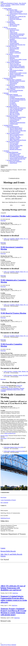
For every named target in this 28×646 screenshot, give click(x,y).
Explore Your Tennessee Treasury (11, 565)
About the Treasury (11, 15)
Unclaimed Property (14, 43)
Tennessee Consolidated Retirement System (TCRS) (12, 389)
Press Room (12, 23)
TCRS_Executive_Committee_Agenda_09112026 (15, 375)
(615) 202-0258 (17, 205)
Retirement (12, 50)
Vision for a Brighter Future (16, 11)
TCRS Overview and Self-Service (18, 107)
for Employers (13, 103)
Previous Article (4, 435)
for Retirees (12, 97)
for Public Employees (12, 46)
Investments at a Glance (15, 153)
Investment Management (12, 152)
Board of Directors (14, 82)
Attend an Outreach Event (16, 129)
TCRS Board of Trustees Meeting (13, 313)
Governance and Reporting (13, 160)
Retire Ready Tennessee (12, 94)
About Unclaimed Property (13, 133)
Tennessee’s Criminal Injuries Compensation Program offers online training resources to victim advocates (14, 599)
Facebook (4, 173)
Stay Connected (13, 25)
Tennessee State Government (10, 626)
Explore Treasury (8, 8)
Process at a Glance (14, 142)
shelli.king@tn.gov (10, 206)
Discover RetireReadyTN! (16, 95)
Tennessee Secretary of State (10, 637)
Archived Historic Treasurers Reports (18, 13)
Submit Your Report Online (16, 145)
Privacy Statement (12, 644)
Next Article (3, 438)
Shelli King (15, 593)
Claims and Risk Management (14, 62)
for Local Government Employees (18, 99)
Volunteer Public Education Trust (17, 44)
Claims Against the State (15, 64)
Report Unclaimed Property (13, 141)
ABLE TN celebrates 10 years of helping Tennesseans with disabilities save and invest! (13, 588)
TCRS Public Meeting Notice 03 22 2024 (13, 447)
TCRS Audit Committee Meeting (13, 216)
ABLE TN (12, 31)
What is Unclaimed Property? (16, 134)
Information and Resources (13, 106)
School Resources (11, 85)
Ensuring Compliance (15, 146)
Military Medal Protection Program (18, 140)
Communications (11, 21)
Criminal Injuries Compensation (17, 34)
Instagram (11, 173)
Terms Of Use (4, 644)
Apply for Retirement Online (16, 109)
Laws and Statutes (14, 144)
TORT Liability (13, 42)
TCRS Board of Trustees (15, 118)
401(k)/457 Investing (14, 113)
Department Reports (14, 17)
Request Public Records (8, 551)
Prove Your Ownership (15, 132)
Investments (6, 150)
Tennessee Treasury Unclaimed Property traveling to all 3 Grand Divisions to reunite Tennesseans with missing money (13, 612)
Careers (11, 20)
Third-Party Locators (14, 138)
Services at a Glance (14, 30)
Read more (3, 220)
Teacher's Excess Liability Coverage (18, 59)
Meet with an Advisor (15, 114)
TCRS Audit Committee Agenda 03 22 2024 (14, 451)
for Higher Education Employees (17, 98)
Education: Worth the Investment (17, 81)
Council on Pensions (14, 120)
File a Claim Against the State (17, 35)
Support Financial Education (16, 90)
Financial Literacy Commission (14, 79)
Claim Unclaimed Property (13, 126)
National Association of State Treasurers (13, 640)
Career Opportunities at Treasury (8, 500)
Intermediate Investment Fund (17, 156)
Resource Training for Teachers (17, 86)
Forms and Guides (14, 111)
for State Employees (14, 101)
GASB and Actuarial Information (17, 122)
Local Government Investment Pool (18, 157)
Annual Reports (13, 83)
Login (2, 1)
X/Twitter (17, 173)
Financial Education (14, 36)
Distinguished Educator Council (17, 87)
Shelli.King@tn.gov (5, 518)
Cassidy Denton (4, 387)
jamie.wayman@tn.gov (10, 433)
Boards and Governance (12, 115)
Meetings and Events (14, 24)
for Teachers (12, 102)
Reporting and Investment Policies (18, 117)
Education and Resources (16, 149)
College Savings (13, 32)
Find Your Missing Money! (16, 128)
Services (6, 27)
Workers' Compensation (15, 52)
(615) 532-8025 (6, 205)
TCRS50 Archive (14, 124)
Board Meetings (13, 121)
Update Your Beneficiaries (16, 110)
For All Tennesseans (11, 28)
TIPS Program (13, 40)
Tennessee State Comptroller (10, 633)
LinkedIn (24, 173)
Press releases (19, 206)
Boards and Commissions (16, 19)
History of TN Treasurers (15, 12)
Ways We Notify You (15, 136)
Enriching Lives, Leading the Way (18, 16)
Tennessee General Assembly (10, 630)
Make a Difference (11, 89)
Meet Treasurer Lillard (12, 9)
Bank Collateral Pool (14, 154)
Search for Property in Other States (18, 130)
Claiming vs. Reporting (15, 137)
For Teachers (10, 54)
